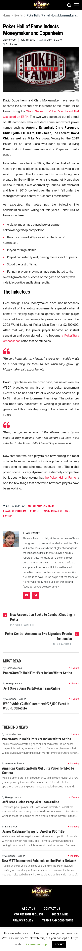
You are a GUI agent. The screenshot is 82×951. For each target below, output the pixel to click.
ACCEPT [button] (59, 944)
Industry (74, 763)
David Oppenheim (15, 511)
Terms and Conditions (57, 920)
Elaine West (9, 39)
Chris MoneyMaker (41, 506)
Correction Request (28, 914)
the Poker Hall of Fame (60, 477)
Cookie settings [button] (36, 944)
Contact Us (52, 908)
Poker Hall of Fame (57, 511)
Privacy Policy (23, 920)
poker (35, 511)
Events (18, 15)
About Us (28, 908)
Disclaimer (60, 914)
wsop (8, 516)
